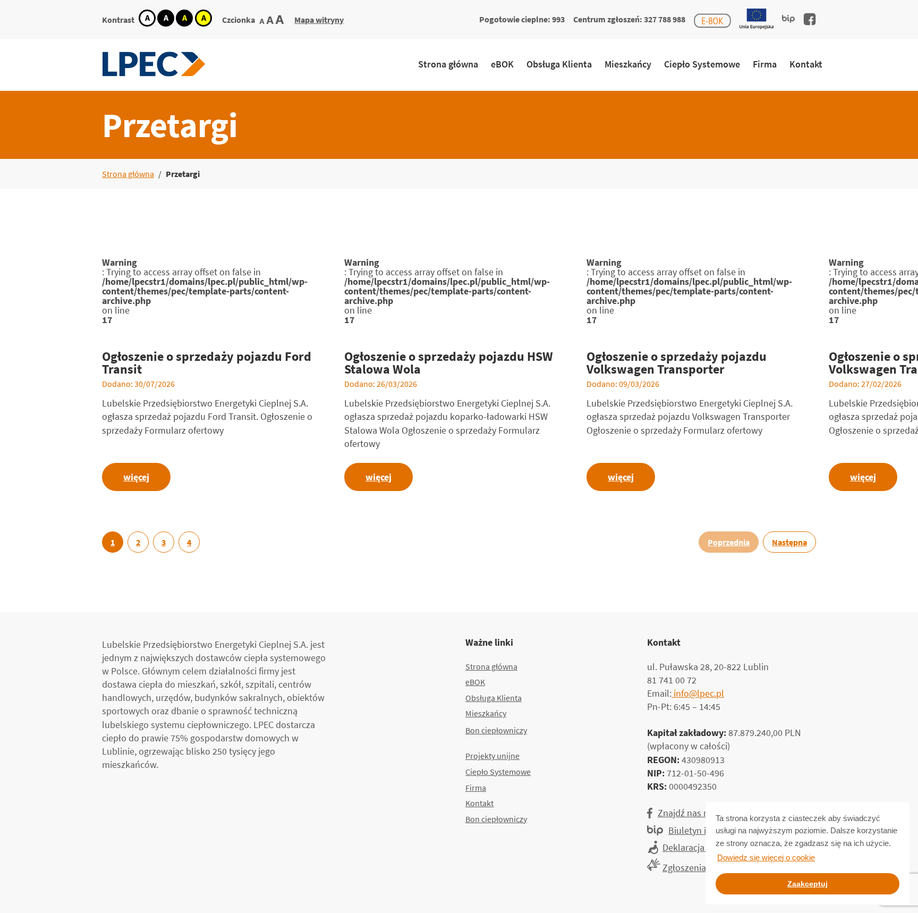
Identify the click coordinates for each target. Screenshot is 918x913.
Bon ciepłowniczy (496, 730)
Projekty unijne (492, 755)
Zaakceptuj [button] (807, 884)
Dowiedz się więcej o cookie (766, 857)
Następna (789, 542)
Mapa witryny (319, 19)
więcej (136, 477)
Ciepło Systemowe (702, 64)
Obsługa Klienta (559, 64)
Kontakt (805, 64)
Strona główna (448, 64)
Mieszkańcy (628, 64)
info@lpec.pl (698, 693)
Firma (765, 64)
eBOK (502, 64)
